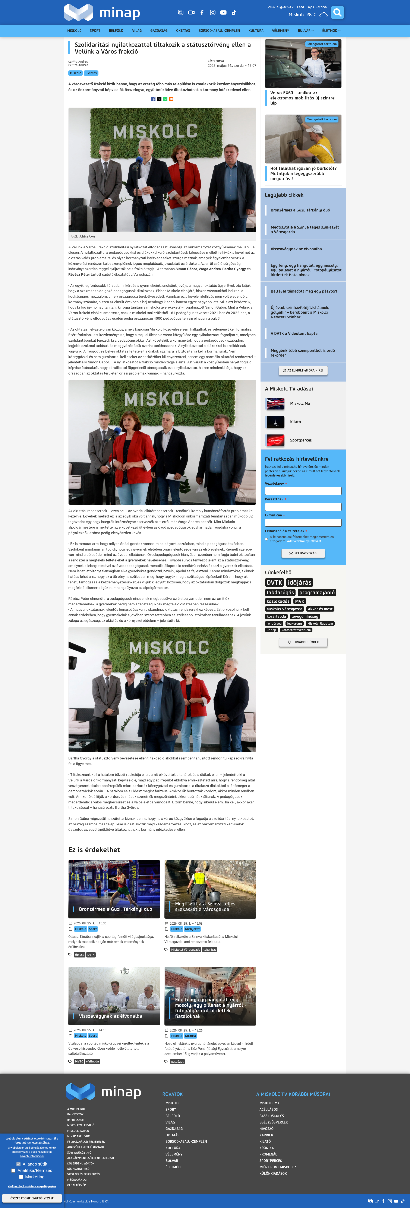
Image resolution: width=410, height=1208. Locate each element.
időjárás (300, 582)
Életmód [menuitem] (329, 31)
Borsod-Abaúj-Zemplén (186, 1142)
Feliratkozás (305, 553)
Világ (170, 1122)
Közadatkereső (78, 1168)
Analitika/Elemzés (35, 1170)
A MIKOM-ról (76, 1109)
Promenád (268, 1154)
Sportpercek (270, 1161)
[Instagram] (212, 12)
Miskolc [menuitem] (74, 31)
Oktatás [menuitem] (183, 31)
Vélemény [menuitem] (280, 31)
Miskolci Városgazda (185, 950)
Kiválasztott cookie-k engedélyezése (32, 1186)
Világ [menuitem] (137, 31)
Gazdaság (174, 1129)
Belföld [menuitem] (116, 31)
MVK (299, 601)
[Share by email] (171, 99)
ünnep (271, 630)
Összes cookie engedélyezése (32, 1198)
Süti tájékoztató (79, 1152)
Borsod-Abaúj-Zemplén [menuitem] (219, 31)
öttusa (79, 955)
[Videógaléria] (191, 12)
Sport (93, 929)
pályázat (177, 1062)
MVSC (79, 1061)
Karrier (266, 1135)
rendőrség (274, 623)
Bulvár (171, 1161)
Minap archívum (78, 1136)
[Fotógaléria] (180, 12)
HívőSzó (266, 1129)
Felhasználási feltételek (284, 531)
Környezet (192, 929)
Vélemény (174, 1154)
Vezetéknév (274, 483)
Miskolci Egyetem (320, 623)
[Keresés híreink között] (337, 12)
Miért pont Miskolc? (277, 1167)
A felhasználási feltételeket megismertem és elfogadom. (302, 539)
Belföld (172, 1116)
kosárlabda (276, 616)
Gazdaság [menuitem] (159, 31)
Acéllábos (268, 1109)
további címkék (306, 642)
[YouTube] (223, 12)
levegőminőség (304, 616)
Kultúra (190, 1036)
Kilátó (265, 1142)
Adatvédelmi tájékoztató (85, 1147)
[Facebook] (202, 12)
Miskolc (75, 73)
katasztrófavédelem (296, 630)
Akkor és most (320, 609)
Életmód (173, 1167)
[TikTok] (234, 12)
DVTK (91, 955)
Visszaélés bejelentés (83, 1174)
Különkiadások (273, 1174)
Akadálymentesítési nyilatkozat (90, 1158)
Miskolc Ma (269, 1103)
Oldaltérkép (76, 1185)
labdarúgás (280, 593)
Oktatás (91, 73)
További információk (32, 1156)
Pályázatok (75, 1114)
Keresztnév (274, 499)
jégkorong (294, 623)
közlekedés (278, 601)
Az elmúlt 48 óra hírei (305, 370)
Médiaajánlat (77, 1179)
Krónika (266, 1148)
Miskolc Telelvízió (80, 1125)
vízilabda (92, 1061)
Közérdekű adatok (80, 1163)
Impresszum (76, 1120)
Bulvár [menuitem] (304, 31)
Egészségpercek (273, 1122)
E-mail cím (273, 515)
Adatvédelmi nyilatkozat (304, 541)
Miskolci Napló (78, 1130)
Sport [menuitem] (95, 31)
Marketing (34, 1176)
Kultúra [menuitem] (256, 31)
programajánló (317, 593)
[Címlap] (103, 12)
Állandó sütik (35, 1164)
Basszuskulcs (271, 1116)
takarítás (209, 950)
